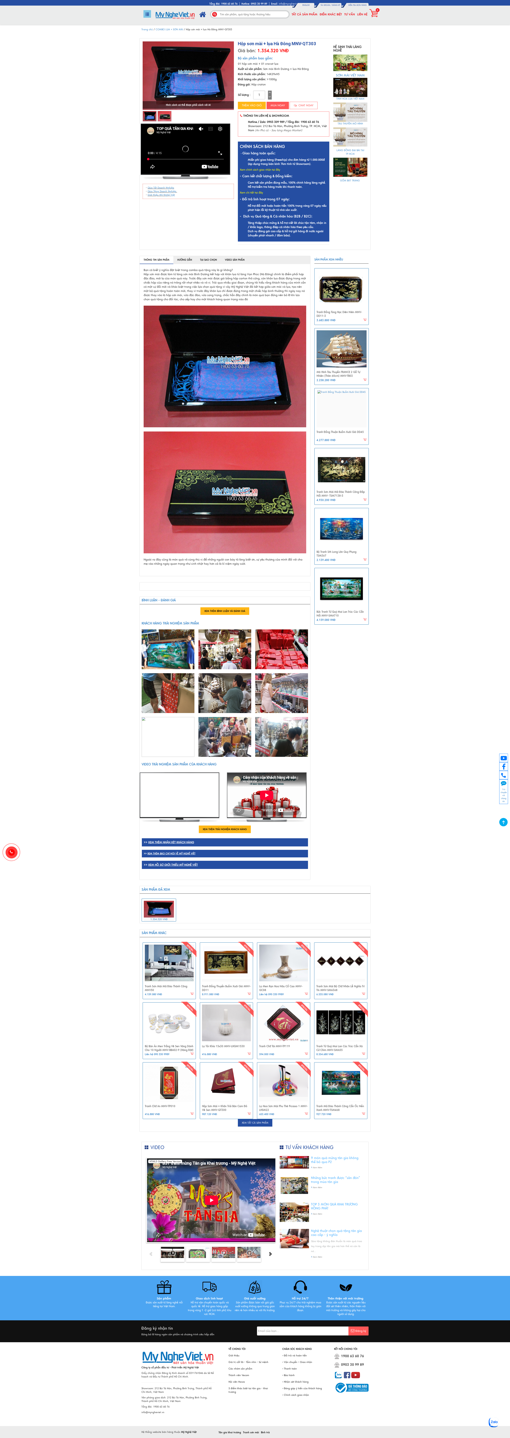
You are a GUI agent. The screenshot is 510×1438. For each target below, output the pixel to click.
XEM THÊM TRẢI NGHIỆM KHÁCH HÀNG (225, 829)
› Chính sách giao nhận (295, 1395)
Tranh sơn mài (251, 1432)
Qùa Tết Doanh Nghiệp (161, 187)
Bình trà (265, 1432)
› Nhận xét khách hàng (295, 1381)
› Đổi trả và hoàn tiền (294, 1355)
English (306, 5)
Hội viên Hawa (237, 1381)
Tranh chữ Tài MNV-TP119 (274, 1046)
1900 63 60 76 (352, 1356)
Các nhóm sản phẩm (240, 1368)
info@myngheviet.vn (290, 3)
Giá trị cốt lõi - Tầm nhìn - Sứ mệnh (248, 1362)
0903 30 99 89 (352, 1365)
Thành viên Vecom (239, 1375)
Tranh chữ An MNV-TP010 (160, 1106)
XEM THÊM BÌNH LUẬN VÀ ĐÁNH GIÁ (224, 611)
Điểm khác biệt (331, 14)
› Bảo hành (288, 1375)
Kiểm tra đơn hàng (357, 5)
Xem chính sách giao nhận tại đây (260, 169)
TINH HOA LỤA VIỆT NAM (350, 98)
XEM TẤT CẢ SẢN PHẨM (255, 1122)
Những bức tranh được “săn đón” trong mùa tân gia (335, 1180)
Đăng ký (336, 5)
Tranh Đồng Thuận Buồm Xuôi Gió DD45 (340, 432)
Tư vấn (349, 14)
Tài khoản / (326, 5)
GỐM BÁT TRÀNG (350, 180)
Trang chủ (147, 29)
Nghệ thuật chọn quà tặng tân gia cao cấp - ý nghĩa (336, 1233)
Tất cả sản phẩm (304, 14)
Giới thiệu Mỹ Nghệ (159, 195)
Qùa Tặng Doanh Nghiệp (162, 191)
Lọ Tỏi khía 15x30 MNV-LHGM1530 (223, 1046)
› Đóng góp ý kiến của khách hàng (302, 1388)
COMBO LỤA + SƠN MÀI (170, 29)
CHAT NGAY (305, 105)
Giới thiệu (234, 1355)
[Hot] (169, 963)
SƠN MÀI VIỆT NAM (350, 75)
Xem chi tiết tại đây (251, 192)
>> (169, 853)
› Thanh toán (289, 1368)
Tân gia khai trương (230, 1432)
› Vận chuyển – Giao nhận (297, 1362)
